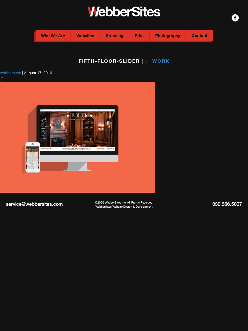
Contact (199, 35)
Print (139, 35)
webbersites (10, 72)
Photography (167, 35)
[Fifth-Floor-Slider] (77, 191)
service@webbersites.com (34, 204)
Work (157, 61)
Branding (114, 35)
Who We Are (53, 35)
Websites (85, 35)
